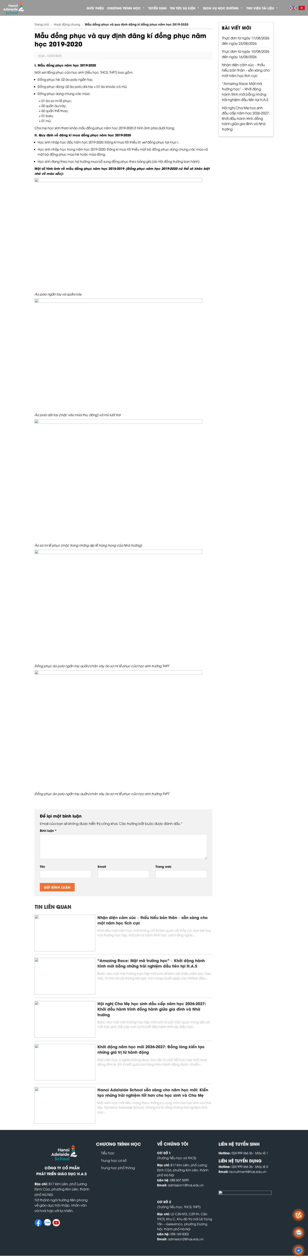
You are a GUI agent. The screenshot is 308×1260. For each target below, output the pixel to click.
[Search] (283, 8)
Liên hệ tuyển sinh (239, 1144)
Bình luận (48, 830)
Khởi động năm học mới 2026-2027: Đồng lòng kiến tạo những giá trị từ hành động (150, 1049)
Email (102, 866)
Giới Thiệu (95, 8)
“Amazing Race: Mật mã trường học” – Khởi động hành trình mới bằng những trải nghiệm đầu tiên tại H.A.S (151, 963)
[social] (38, 1222)
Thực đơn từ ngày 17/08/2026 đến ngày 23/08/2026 (245, 41)
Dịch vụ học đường (221, 8)
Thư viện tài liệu (260, 8)
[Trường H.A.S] (21, 8)
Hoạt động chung (67, 24)
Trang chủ (42, 24)
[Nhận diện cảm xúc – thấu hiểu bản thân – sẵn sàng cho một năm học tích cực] (65, 932)
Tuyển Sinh (157, 8)
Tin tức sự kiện (182, 8)
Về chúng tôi (172, 1144)
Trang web (163, 866)
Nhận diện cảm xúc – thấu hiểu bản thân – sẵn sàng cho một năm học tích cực (152, 920)
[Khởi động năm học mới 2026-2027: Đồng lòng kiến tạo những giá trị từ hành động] (65, 1061)
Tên (42, 866)
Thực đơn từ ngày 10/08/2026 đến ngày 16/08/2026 (245, 54)
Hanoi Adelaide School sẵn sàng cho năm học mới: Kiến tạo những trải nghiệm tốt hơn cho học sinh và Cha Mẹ (152, 1092)
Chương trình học (124, 8)
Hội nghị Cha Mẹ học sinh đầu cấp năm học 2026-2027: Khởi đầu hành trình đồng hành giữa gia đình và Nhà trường (151, 1009)
